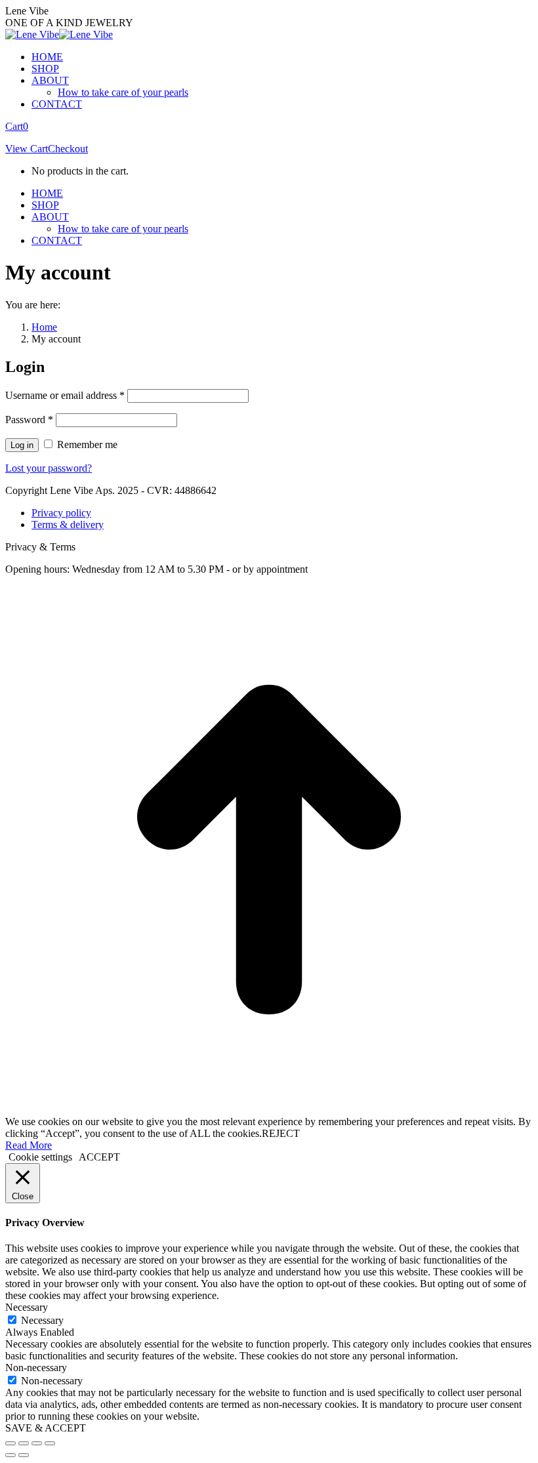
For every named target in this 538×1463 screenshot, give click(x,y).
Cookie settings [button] (40, 1157)
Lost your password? (48, 468)
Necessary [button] (26, 1307)
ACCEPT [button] (99, 1157)
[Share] (23, 1443)
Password (29, 419)
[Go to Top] (269, 1109)
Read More (28, 1145)
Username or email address (65, 395)
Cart (16, 126)
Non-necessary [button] (36, 1367)
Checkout (68, 148)
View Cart (26, 148)
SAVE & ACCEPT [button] (45, 1427)
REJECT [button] (281, 1133)
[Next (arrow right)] (23, 1455)
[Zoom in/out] (50, 1443)
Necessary (42, 1320)
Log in (21, 445)
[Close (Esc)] (10, 1443)
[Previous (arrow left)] (10, 1455)
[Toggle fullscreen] (36, 1443)
